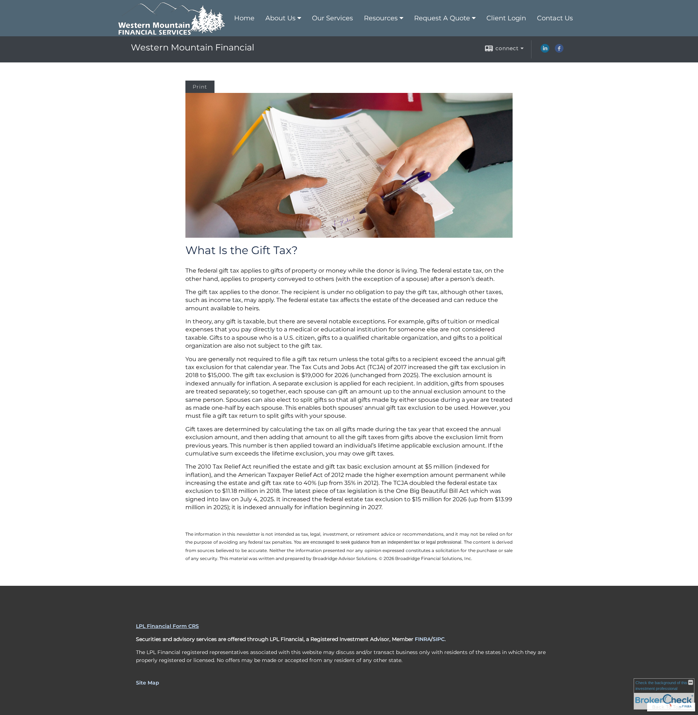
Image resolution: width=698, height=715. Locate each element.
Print (200, 86)
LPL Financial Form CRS (167, 626)
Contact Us (555, 18)
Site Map (147, 682)
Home (244, 18)
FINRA (423, 639)
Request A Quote (442, 18)
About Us (280, 18)
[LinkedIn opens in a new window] (545, 51)
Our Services (332, 18)
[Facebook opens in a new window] (559, 51)
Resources (381, 18)
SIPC (439, 639)
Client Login (506, 18)
